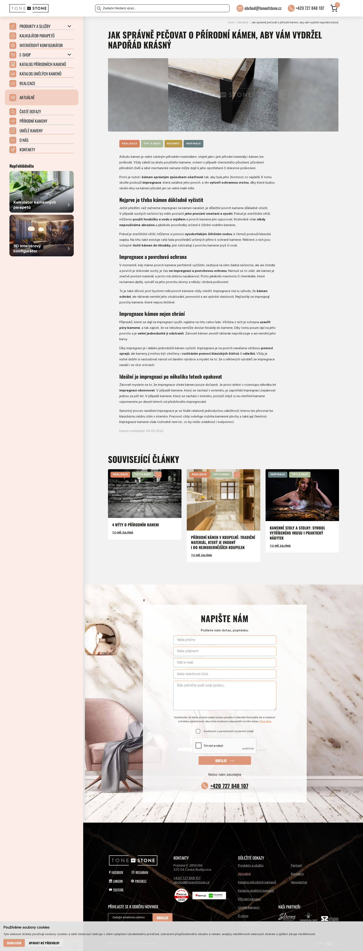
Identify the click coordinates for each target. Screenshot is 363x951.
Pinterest (141, 881)
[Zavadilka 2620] (308, 918)
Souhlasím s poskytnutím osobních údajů (229, 731)
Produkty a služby (251, 865)
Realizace (129, 143)
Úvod (231, 22)
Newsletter (299, 882)
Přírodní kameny (249, 899)
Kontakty (297, 874)
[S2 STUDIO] (329, 919)
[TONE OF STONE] (29, 8)
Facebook (117, 872)
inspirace (193, 143)
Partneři (296, 865)
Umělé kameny (248, 907)
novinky (173, 143)
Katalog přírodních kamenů (257, 882)
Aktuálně (242, 22)
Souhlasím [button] (14, 943)
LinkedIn (118, 881)
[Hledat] (99, 8)
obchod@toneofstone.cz (263, 8)
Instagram (141, 872)
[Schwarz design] (287, 918)
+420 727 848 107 (310, 8)
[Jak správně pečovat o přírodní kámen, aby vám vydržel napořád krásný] (223, 95)
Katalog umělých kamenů (256, 890)
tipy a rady (152, 143)
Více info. (266, 721)
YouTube (118, 889)
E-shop (243, 916)
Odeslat (221, 760)
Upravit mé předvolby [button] (44, 943)
